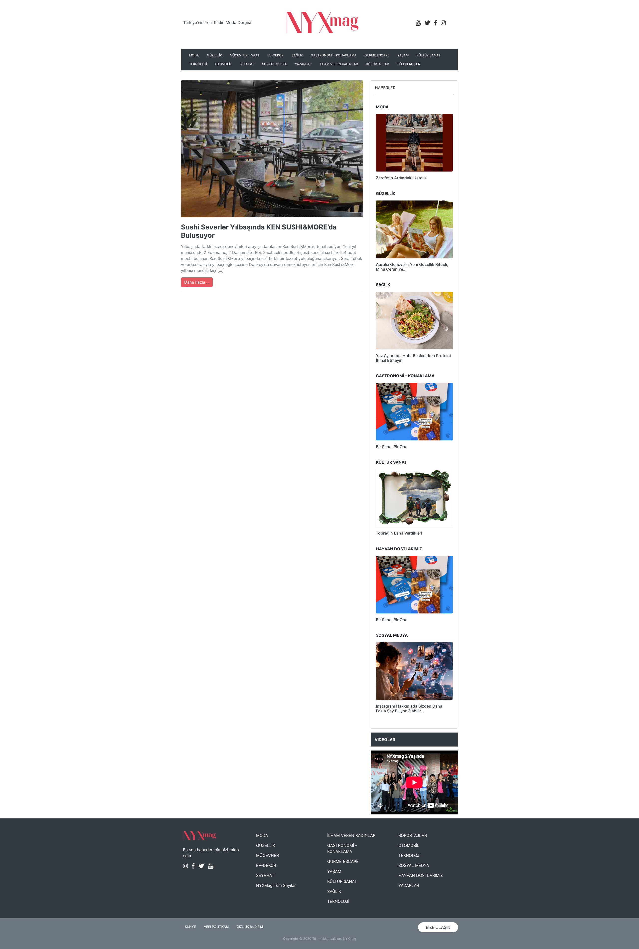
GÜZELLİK (214, 55)
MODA (194, 55)
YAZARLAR (303, 64)
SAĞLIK (297, 55)
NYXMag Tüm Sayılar (276, 885)
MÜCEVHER (267, 855)
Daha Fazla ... (196, 282)
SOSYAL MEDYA (274, 64)
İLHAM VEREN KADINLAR (339, 64)
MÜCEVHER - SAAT (244, 55)
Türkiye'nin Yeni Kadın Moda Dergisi (217, 22)
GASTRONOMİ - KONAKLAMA (333, 55)
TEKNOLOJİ (198, 64)
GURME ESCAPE (376, 55)
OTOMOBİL (223, 64)
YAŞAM (403, 55)
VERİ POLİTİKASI (216, 927)
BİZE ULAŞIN (438, 927)
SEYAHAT (247, 64)
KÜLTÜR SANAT (428, 55)
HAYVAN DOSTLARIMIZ (420, 875)
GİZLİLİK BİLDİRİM (250, 927)
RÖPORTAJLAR (377, 64)
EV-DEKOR (275, 55)
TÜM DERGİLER (408, 64)
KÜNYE (190, 927)
